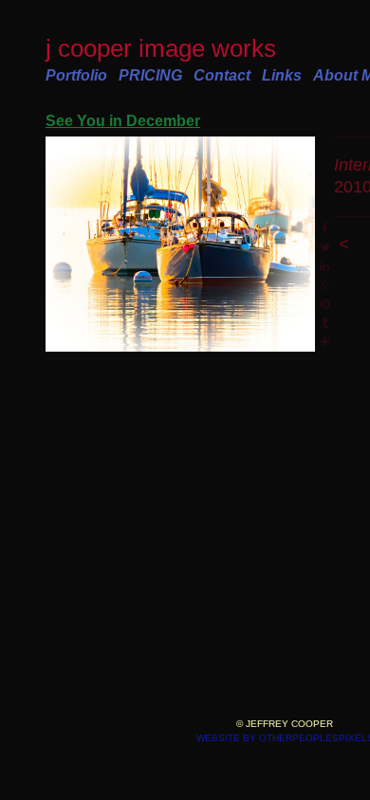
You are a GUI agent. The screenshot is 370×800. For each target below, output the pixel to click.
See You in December (123, 121)
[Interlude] (180, 244)
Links (282, 75)
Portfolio (76, 75)
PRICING (150, 75)
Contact (222, 75)
